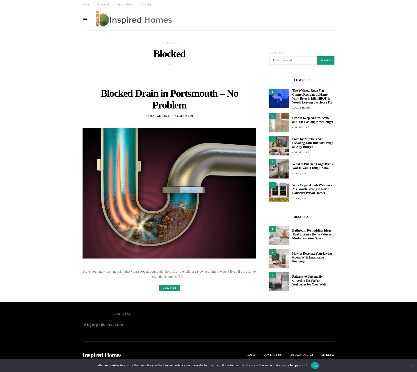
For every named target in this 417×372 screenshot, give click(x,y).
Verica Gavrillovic (158, 116)
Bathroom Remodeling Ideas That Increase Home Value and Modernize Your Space (313, 234)
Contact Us (103, 4)
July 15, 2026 (299, 198)
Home (86, 4)
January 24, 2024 (183, 116)
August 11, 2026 (301, 108)
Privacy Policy (126, 4)
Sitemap (146, 4)
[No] (411, 365)
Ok (315, 365)
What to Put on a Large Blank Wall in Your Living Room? (312, 166)
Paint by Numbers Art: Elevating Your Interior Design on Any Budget (312, 143)
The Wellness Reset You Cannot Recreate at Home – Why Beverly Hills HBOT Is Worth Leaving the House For (312, 96)
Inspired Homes (102, 355)
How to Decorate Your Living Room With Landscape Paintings (312, 257)
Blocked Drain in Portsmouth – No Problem (169, 99)
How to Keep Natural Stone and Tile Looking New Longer (312, 120)
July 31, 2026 (299, 173)
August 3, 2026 (300, 127)
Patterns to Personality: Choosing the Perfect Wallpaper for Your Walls (309, 280)
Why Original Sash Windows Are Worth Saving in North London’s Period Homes (312, 189)
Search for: (276, 53)
